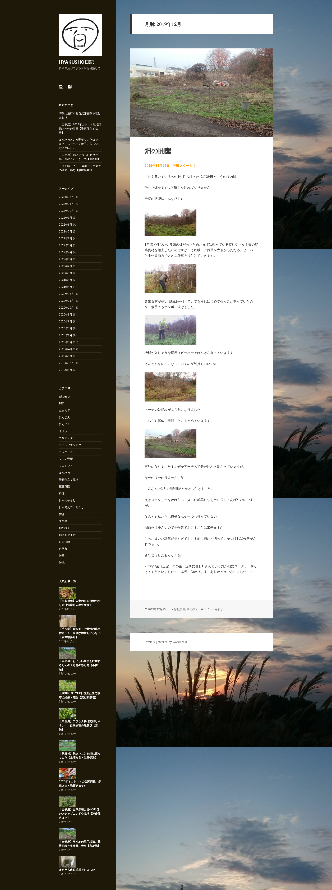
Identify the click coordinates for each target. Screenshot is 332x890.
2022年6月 (65, 238)
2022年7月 (65, 231)
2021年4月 (65, 287)
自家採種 (64, 542)
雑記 (61, 562)
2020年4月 (65, 349)
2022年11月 (66, 204)
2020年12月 (66, 294)
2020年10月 (66, 307)
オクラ (63, 431)
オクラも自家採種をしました (77, 869)
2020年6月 (65, 335)
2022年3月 (65, 259)
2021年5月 (65, 280)
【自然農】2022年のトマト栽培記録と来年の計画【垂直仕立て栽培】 (80, 128)
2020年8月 (65, 321)
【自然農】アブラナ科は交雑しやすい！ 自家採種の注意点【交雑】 (79, 725)
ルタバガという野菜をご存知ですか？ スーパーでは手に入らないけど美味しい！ (79, 144)
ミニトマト (66, 466)
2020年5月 (65, 342)
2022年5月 (65, 245)
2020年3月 (65, 356)
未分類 (63, 521)
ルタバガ (64, 472)
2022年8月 (65, 224)
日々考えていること (71, 507)
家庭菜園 (64, 486)
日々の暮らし (67, 500)
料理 (61, 493)
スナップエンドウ (70, 445)
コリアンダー (67, 438)
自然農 (63, 549)
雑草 (61, 556)
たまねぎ (64, 410)
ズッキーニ (66, 452)
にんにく (64, 424)
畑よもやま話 (67, 535)
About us (65, 396)
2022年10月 (66, 211)
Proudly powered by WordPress (166, 642)
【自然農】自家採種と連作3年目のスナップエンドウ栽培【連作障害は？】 (79, 813)
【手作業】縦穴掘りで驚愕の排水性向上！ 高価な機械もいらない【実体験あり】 (79, 633)
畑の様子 (64, 528)
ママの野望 (66, 459)
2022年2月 (65, 266)
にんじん (64, 417)
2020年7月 (65, 328)
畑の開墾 (158, 150)
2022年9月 (65, 218)
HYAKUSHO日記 (76, 62)
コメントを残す (213, 609)
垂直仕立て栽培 (68, 479)
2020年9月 (65, 314)
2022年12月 (66, 197)
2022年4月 (65, 252)
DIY (61, 403)
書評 (61, 514)
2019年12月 (66, 363)
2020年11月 (66, 301)
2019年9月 (65, 370)
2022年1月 (65, 273)
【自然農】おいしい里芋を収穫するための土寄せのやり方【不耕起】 (79, 665)
